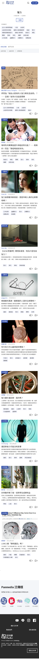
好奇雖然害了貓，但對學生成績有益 (15, 492)
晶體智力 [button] (12, 38)
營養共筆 (3, 344)
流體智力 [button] (20, 38)
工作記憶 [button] (4, 38)
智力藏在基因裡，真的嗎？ (12, 397)
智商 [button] (8, 35)
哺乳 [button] (33, 32)
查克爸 (3, 142)
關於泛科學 (14, 626)
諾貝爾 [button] (25, 358)
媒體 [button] (15, 555)
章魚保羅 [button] (22, 265)
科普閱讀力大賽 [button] (8, 557)
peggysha (4, 298)
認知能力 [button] (18, 358)
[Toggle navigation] (3, 3)
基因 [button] (4, 312)
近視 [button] (32, 312)
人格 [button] (16, 27)
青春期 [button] (13, 214)
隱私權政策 (32, 630)
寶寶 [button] (3, 35)
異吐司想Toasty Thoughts (9, 90)
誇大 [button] (16, 557)
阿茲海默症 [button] (28, 457)
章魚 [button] (15, 265)
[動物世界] (19, 235)
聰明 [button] (27, 312)
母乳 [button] (14, 35)
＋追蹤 (19, 20)
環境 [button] (30, 409)
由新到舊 (3, 51)
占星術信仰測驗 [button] (6, 30)
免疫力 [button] (27, 32)
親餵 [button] (19, 35)
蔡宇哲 (3, 490)
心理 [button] (10, 504)
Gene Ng (4, 248)
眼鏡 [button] (22, 312)
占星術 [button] (22, 27)
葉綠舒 (3, 541)
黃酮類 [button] (5, 360)
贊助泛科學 (32, 650)
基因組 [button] (11, 312)
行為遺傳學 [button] (6, 411)
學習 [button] (4, 504)
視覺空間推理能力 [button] (7, 32)
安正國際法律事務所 (29, 645)
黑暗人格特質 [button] (19, 32)
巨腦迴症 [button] (22, 555)
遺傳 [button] (21, 457)
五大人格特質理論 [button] (7, 27)
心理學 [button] (19, 409)
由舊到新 (11, 51)
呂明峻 (3, 395)
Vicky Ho (3, 194)
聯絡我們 (9, 630)
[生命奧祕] (19, 331)
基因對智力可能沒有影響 (11, 446)
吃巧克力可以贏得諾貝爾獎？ (13, 347)
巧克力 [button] (5, 358)
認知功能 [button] (26, 35)
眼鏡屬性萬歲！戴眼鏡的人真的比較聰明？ (18, 300)
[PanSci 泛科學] (11, 2)
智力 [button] (33, 30)
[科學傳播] (19, 477)
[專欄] (19, 77)
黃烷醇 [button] (32, 358)
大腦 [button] (10, 555)
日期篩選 (19, 51)
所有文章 (4, 47)
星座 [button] (28, 30)
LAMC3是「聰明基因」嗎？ (12, 543)
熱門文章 (11, 47)
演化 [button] (10, 265)
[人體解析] (19, 129)
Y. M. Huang (4, 444)
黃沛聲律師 (22, 645)
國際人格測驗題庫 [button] (19, 30)
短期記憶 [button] (28, 38)
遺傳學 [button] (14, 411)
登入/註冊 (34, 3)
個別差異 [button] (6, 409)
